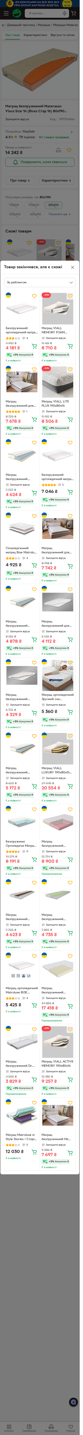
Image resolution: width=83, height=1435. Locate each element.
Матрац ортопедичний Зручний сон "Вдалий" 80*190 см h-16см (58, 698)
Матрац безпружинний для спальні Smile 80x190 (56, 624)
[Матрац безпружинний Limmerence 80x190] (22, 675)
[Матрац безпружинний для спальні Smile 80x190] (58, 602)
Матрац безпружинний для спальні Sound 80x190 (57, 551)
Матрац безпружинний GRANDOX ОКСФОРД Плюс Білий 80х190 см (58, 918)
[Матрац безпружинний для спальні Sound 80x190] (58, 528)
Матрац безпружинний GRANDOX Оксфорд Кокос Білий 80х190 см (21, 918)
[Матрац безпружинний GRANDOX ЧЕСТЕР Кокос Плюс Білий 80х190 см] (22, 749)
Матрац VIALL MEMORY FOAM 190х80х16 (53, 331)
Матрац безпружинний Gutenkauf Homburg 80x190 (56, 844)
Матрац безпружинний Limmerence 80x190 (20, 698)
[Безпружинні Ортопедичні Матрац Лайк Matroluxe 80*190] (22, 822)
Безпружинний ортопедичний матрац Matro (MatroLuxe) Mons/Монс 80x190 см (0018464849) (58, 478)
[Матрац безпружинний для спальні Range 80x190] (22, 382)
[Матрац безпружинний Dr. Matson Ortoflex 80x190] (22, 1042)
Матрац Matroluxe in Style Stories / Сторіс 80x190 (21, 1138)
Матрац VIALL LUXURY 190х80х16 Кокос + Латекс (55, 771)
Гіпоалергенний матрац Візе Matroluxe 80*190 (22, 551)
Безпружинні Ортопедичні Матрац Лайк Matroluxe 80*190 (21, 844)
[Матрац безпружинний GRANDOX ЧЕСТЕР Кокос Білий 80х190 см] (22, 602)
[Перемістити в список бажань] (34, 296)
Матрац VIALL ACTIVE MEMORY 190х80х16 (57, 1063)
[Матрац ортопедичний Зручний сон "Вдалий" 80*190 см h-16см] (58, 675)
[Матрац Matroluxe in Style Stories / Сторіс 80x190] (22, 1115)
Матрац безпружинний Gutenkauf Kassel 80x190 (54, 991)
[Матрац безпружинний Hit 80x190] (58, 1115)
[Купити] (34, 346)
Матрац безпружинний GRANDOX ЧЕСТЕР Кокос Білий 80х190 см (20, 624)
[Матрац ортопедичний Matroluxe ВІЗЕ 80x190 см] (22, 969)
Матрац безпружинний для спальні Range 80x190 (21, 404)
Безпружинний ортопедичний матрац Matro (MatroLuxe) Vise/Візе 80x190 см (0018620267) (21, 331)
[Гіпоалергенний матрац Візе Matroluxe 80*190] (22, 528)
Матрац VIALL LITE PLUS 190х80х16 (55, 403)
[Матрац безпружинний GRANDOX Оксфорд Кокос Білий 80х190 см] (22, 895)
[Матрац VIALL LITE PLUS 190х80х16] (58, 382)
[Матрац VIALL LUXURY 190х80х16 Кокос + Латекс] (58, 749)
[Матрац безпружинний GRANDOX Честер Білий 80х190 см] (22, 455)
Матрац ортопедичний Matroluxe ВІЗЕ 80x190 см (22, 991)
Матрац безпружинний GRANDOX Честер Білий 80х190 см (19, 478)
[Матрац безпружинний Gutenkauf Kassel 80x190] (58, 969)
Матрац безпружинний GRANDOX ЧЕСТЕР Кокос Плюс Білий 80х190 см (19, 771)
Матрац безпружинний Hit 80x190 (55, 1138)
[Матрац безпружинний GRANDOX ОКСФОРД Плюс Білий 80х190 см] (58, 895)
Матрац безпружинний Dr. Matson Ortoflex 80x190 (19, 1064)
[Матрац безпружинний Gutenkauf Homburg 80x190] (58, 822)
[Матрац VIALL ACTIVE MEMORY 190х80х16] (58, 1042)
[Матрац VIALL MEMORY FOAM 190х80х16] (58, 308)
